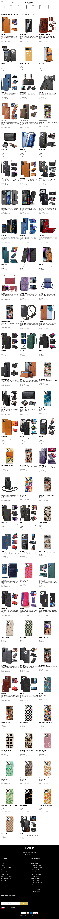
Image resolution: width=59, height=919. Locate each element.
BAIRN (41, 264)
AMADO (41, 235)
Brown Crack (24, 778)
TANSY (22, 694)
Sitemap (3, 880)
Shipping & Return (6, 867)
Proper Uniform (6, 750)
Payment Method (6, 878)
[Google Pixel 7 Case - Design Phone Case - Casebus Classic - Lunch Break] (28, 712)
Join (24, 903)
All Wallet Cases (36, 865)
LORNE (22, 551)
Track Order (4, 872)
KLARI (22, 608)
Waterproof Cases (37, 882)
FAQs (2, 870)
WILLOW (4, 178)
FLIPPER (4, 92)
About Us (3, 863)
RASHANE (4, 436)
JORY (41, 322)
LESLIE (3, 63)
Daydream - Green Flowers (9, 805)
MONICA (4, 408)
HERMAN (23, 408)
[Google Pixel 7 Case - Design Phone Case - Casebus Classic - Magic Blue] (47, 398)
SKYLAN (22, 149)
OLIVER (41, 92)
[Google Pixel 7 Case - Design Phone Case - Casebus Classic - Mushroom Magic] (47, 768)
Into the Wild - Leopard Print (29, 750)
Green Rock (4, 778)
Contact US (4, 865)
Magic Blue (42, 408)
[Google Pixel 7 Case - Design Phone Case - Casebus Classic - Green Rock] (9, 768)
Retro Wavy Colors (7, 465)
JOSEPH (3, 207)
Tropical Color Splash (45, 805)
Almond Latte (43, 522)
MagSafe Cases (36, 887)
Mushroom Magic (44, 778)
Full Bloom (42, 694)
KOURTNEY (4, 522)
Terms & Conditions (6, 876)
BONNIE (3, 494)
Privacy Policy (5, 874)
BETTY (41, 350)
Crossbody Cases (37, 867)
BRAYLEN (4, 608)
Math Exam (4, 833)
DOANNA (4, 293)
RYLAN (3, 665)
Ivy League (23, 637)
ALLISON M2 (24, 121)
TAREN (41, 293)
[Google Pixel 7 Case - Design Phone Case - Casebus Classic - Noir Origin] (28, 796)
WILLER (3, 580)
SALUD (22, 350)
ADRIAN (3, 551)
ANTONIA (42, 207)
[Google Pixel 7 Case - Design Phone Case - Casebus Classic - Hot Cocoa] (47, 740)
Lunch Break (24, 722)
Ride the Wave (24, 580)
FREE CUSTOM (24, 63)
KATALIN (23, 35)
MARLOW (42, 149)
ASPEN (22, 833)
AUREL (22, 665)
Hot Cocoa (42, 750)
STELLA (41, 608)
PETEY (22, 379)
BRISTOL (42, 436)
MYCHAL (22, 207)
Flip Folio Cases (36, 870)
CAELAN (4, 264)
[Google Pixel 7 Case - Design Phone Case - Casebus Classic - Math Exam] (9, 823)
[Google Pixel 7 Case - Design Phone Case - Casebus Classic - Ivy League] (28, 627)
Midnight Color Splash (45, 722)
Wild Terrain (5, 637)
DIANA (22, 522)
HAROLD (4, 149)
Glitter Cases (35, 880)
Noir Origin (23, 805)
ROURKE (42, 580)
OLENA (41, 465)
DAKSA (3, 350)
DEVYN (3, 121)
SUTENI (41, 63)
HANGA (22, 235)
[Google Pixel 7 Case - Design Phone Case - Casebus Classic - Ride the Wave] (28, 570)
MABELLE (23, 92)
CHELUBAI (23, 293)
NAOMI (22, 436)
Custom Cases (36, 891)
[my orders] (54, 2)
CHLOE (22, 322)
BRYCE (3, 35)
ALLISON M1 (5, 379)
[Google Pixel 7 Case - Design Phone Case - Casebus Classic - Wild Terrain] (9, 627)
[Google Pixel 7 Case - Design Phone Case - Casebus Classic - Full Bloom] (47, 684)
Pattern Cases (36, 889)
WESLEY (22, 264)
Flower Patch (24, 494)
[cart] (57, 2)
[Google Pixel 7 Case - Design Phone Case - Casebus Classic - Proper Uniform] (9, 740)
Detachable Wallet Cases (39, 872)
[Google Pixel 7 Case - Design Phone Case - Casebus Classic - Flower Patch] (28, 484)
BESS (40, 178)
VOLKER (3, 694)
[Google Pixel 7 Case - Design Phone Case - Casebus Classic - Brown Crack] (28, 768)
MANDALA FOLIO (44, 35)
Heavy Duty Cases (37, 876)
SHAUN (3, 235)
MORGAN (23, 178)
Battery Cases (36, 885)
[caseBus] (29, 3)
